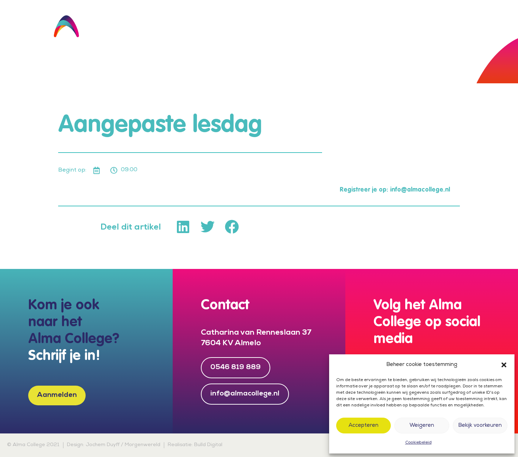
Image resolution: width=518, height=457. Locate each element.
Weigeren (421, 426)
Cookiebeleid (418, 443)
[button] (503, 364)
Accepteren (363, 426)
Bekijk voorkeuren (480, 426)
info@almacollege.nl (420, 190)
